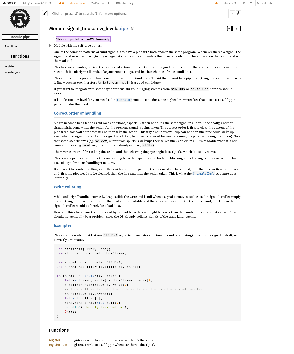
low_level (105, 28)
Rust (245, 3)
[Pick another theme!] (45, 13)
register (10, 66)
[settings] (238, 13)
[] (229, 28)
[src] (236, 28)
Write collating (67, 187)
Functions (11, 46)
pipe (123, 28)
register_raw (13, 72)
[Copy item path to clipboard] (132, 28)
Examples (63, 225)
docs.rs (228, 3)
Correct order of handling (77, 113)
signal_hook (80, 28)
